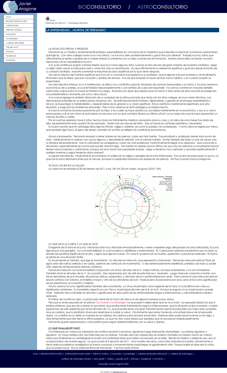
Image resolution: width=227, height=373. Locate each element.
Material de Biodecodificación (153, 353)
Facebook (146, 359)
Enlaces (134, 359)
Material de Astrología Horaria (76, 359)
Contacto (158, 359)
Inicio (35, 353)
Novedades (129, 353)
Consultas (116, 353)
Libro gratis (99, 359)
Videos (110, 359)
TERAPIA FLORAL (101, 353)
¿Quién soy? (122, 359)
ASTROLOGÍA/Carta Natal (77, 353)
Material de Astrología (181, 353)
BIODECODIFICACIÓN (51, 353)
